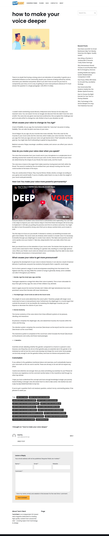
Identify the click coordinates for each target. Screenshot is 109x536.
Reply (71, 436)
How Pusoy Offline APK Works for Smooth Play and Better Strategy (87, 82)
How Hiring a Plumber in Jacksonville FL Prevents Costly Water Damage (85, 60)
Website (55, 464)
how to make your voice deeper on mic (48, 406)
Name (17, 464)
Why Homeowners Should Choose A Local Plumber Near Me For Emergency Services (87, 68)
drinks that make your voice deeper (39, 397)
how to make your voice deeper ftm (50, 403)
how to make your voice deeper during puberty (26, 403)
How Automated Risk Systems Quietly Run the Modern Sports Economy (85, 89)
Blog (47, 3)
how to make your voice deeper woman (56, 416)
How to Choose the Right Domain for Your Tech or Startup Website (86, 96)
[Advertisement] (42, 65)
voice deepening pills (42, 419)
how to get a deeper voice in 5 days (47, 400)
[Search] (95, 13)
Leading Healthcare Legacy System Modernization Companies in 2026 (86, 75)
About (61, 3)
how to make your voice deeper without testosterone (28, 416)
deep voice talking (22, 397)
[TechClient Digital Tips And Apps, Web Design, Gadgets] (18, 3)
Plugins (41, 3)
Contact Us (54, 3)
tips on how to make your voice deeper (23, 419)
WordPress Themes (32, 3)
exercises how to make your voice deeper (24, 400)
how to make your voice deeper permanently (50, 410)
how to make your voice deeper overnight (24, 410)
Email (36, 464)
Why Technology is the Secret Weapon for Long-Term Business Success (86, 104)
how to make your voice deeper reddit (55, 413)
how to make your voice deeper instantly (24, 406)
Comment (19, 471)
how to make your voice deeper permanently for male (27, 413)
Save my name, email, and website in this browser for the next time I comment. (42, 494)
